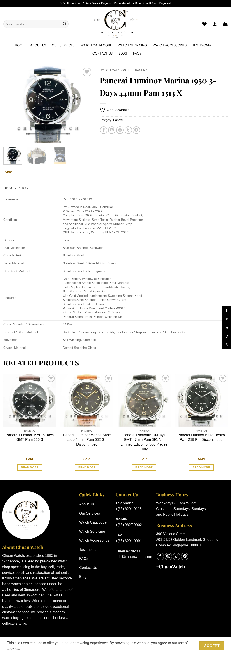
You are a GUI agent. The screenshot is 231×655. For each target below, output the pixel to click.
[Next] (85, 105)
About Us (38, 45)
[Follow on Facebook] (160, 556)
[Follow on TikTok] (176, 556)
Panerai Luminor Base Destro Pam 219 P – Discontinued (201, 437)
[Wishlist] (204, 24)
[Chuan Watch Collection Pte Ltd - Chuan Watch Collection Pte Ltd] (115, 24)
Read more (29, 467)
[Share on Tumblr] (128, 130)
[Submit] (64, 24)
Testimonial (202, 45)
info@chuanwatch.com (134, 557)
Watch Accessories (170, 45)
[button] (225, 24)
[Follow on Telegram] (184, 556)
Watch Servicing (132, 45)
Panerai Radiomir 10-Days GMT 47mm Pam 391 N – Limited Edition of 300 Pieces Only (144, 442)
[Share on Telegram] (136, 130)
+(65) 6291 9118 (129, 509)
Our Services (63, 45)
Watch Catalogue (96, 45)
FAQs (137, 53)
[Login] (215, 24)
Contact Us (102, 53)
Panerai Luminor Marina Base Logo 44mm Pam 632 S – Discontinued (87, 439)
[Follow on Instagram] (168, 556)
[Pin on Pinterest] (120, 130)
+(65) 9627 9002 (129, 525)
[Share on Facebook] (103, 130)
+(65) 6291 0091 (129, 541)
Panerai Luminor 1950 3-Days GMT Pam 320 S (30, 437)
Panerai (141, 70)
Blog (122, 53)
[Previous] (11, 105)
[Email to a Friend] (112, 130)
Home (19, 45)
